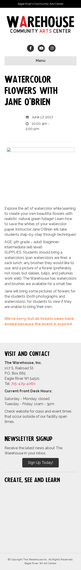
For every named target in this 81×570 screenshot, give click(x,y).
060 (32, 383)
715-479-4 (20, 383)
